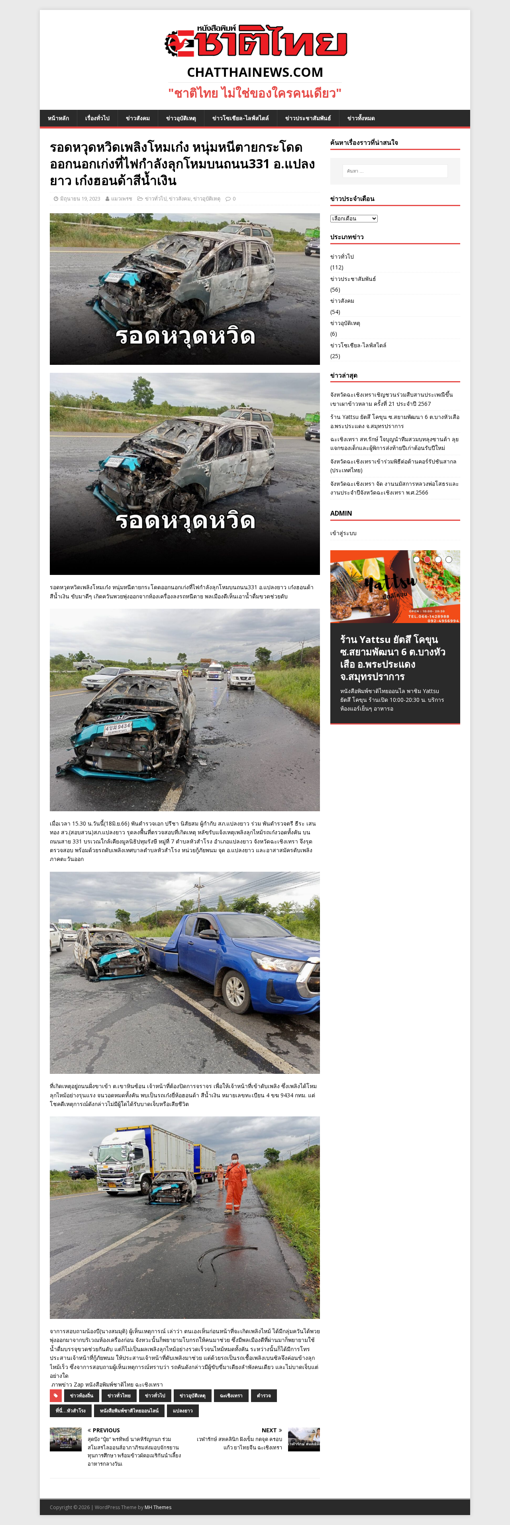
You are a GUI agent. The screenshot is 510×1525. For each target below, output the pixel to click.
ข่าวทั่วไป (156, 198)
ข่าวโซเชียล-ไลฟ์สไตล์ (240, 118)
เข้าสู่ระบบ (343, 533)
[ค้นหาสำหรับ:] (395, 171)
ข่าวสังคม (138, 118)
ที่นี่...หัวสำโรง (71, 1410)
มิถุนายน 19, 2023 (80, 198)
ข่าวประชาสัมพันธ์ (308, 118)
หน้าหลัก (58, 118)
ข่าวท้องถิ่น (81, 1395)
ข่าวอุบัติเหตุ (181, 118)
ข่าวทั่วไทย (119, 1395)
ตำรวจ (264, 1395)
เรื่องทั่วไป (97, 118)
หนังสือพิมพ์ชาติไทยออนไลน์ (129, 1410)
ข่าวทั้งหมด (361, 118)
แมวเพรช (121, 198)
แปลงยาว (183, 1410)
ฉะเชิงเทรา (231, 1395)
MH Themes (158, 1507)
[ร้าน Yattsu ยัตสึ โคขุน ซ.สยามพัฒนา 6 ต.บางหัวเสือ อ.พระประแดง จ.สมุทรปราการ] (395, 586)
